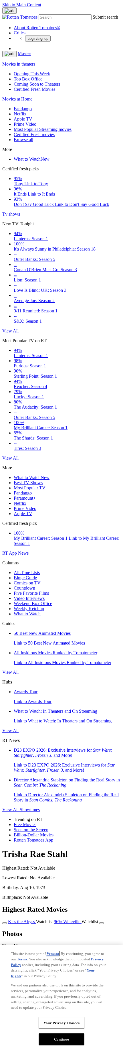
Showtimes (30, 809)
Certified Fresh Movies (34, 89)
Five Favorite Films (31, 593)
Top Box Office (28, 78)
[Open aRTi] (9, 10)
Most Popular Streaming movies (43, 129)
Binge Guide (25, 577)
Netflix (20, 113)
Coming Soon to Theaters (37, 84)
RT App (10, 553)
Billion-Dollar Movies (33, 834)
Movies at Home (17, 98)
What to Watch (31, 159)
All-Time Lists (27, 572)
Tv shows (11, 214)
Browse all (23, 139)
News (23, 553)
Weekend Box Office (33, 603)
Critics (19, 32)
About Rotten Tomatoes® (37, 27)
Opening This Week (32, 73)
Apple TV (23, 119)
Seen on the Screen (31, 829)
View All (10, 330)
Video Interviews (29, 598)
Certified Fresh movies (34, 134)
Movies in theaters (18, 64)
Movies (24, 53)
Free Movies (25, 824)
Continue (61, 1039)
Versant (53, 953)
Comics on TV (27, 582)
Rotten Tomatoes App (33, 840)
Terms (22, 959)
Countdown (24, 588)
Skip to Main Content (21, 4)
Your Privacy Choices (61, 1023)
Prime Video (25, 124)
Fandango (23, 108)
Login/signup (37, 38)
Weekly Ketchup (29, 608)
